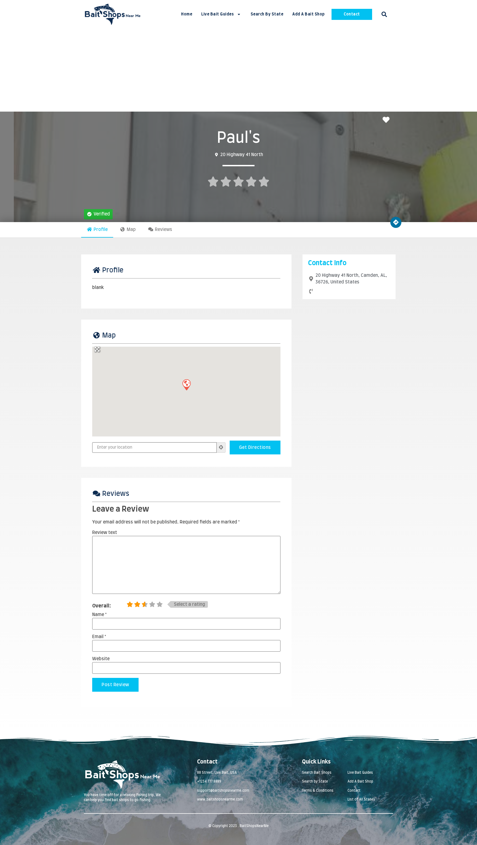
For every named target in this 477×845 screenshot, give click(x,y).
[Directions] (395, 222)
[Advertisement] (238, 70)
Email (99, 637)
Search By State (267, 14)
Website (101, 659)
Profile (101, 229)
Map (131, 229)
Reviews (163, 229)
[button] (384, 14)
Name (99, 614)
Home (186, 14)
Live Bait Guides (217, 14)
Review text (104, 532)
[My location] (221, 447)
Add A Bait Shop (308, 14)
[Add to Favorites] (387, 120)
